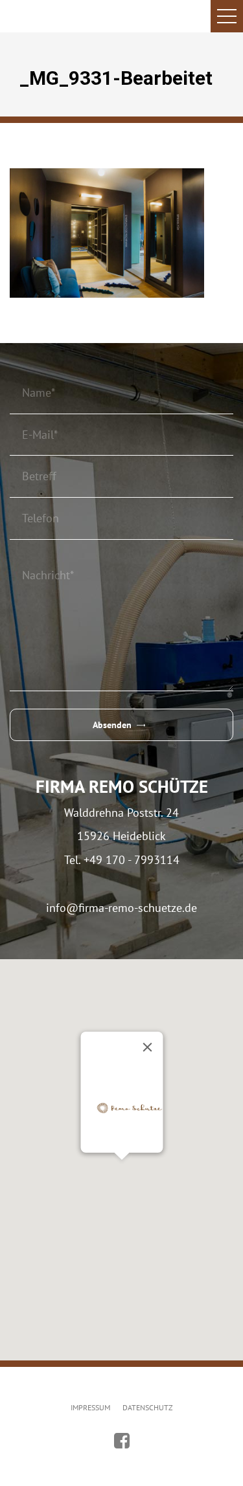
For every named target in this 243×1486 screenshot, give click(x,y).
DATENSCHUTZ (147, 1407)
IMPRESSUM (90, 1407)
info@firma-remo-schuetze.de (121, 907)
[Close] (147, 1047)
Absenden (112, 725)
